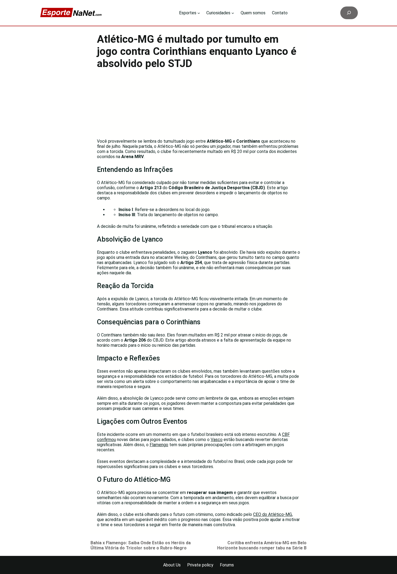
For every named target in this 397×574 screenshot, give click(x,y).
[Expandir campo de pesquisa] (349, 12)
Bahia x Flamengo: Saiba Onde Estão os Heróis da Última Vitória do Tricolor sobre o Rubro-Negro (140, 545)
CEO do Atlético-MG (272, 514)
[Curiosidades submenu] (232, 13)
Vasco (217, 439)
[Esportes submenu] (198, 13)
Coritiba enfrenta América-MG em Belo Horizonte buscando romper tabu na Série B (262, 545)
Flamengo (159, 444)
